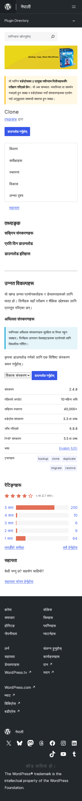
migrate (11, 119)
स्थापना (14, 172)
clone (55, 458)
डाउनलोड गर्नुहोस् (17, 131)
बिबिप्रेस (12, 703)
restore (70, 468)
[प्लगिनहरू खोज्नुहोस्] (52, 36)
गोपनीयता (11, 633)
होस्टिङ (10, 625)
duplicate (69, 458)
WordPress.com (20, 687)
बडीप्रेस (12, 711)
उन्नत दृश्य (16, 195)
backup (43, 458)
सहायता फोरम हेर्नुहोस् (19, 581)
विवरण (13, 149)
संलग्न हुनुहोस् (52, 648)
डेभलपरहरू (12, 664)
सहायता (14, 207)
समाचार (10, 617)
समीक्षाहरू (15, 160)
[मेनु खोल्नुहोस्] (74, 7)
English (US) (68, 448)
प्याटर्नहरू (49, 633)
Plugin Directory (17, 20)
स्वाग (48, 672)
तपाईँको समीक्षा (14, 547)
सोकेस (47, 609)
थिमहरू (48, 617)
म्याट (10, 695)
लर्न (7, 648)
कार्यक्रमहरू (51, 656)
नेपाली (19, 732)
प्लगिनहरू (49, 625)
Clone (12, 112)
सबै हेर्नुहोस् (70, 547)
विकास (13, 184)
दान (48, 664)
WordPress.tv (18, 672)
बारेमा (8, 609)
